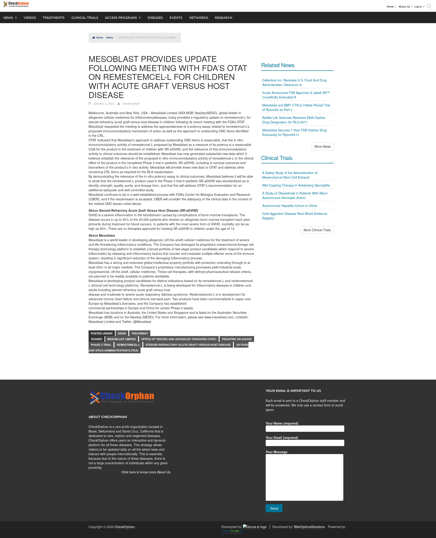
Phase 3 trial (101, 345)
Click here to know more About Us (145, 472)
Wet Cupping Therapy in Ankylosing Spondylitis (296, 185)
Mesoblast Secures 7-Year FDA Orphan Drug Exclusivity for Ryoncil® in (294, 132)
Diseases (155, 17)
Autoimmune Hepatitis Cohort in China (289, 205)
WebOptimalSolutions (309, 526)
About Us (404, 6)
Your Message (276, 452)
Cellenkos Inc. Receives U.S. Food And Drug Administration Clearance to (294, 82)
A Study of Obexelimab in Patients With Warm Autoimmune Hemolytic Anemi (295, 195)
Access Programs (121, 17)
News (8, 17)
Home (390, 6)
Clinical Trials (84, 17)
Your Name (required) (282, 423)
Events (176, 17)
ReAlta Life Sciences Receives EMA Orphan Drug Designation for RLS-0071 (293, 119)
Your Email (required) (282, 437)
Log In (418, 6)
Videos (30, 17)
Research (223, 17)
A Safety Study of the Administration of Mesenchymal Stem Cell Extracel (289, 174)
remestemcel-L (128, 345)
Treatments (53, 17)
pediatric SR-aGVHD (237, 339)
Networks (198, 17)
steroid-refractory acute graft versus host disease (188, 345)
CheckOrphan (125, 526)
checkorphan (131, 103)
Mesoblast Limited (121, 339)
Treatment (139, 333)
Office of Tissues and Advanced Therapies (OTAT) (178, 339)
